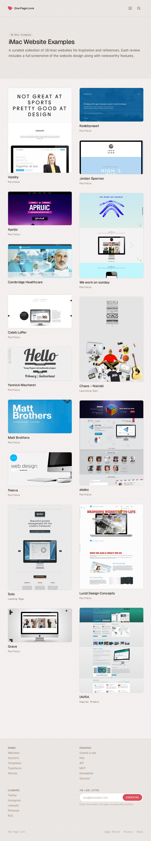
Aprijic (13, 229)
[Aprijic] (40, 208)
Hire (82, 758)
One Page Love (24, 8)
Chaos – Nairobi (91, 386)
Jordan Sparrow (91, 178)
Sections (13, 758)
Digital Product (89, 702)
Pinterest (13, 810)
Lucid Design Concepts (97, 593)
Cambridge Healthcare (25, 282)
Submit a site (87, 752)
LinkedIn (13, 805)
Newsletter (86, 773)
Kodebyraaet (89, 126)
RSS (10, 815)
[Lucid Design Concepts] (111, 546)
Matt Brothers (18, 437)
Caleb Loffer (17, 332)
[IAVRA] (111, 650)
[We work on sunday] (111, 235)
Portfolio (14, 182)
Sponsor (84, 778)
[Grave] (40, 625)
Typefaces (14, 768)
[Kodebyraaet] (111, 105)
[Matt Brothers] (40, 416)
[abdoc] (111, 442)
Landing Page (16, 599)
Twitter (12, 795)
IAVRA (84, 697)
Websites (13, 752)
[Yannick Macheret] (40, 364)
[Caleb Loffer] (40, 311)
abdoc (84, 489)
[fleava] (40, 469)
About (140, 831)
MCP (82, 768)
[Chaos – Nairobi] (111, 339)
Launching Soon (88, 391)
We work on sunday (94, 282)
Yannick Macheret (22, 385)
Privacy (128, 831)
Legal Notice (112, 831)
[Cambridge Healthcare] (40, 261)
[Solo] (40, 547)
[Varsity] (40, 130)
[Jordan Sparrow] (111, 157)
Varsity (13, 177)
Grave (12, 646)
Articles (12, 773)
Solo (11, 594)
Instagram (14, 800)
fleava (13, 490)
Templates (14, 763)
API (81, 763)
